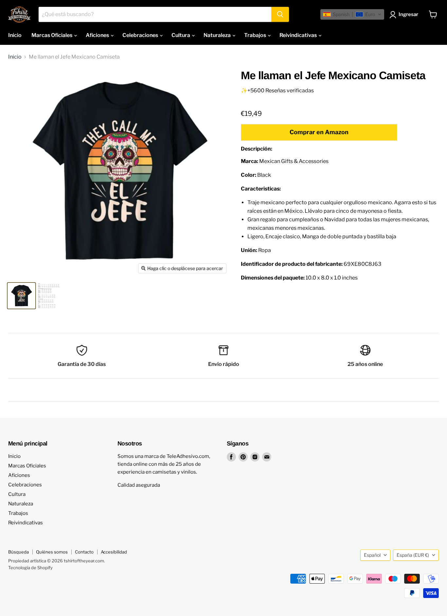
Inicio (15, 35)
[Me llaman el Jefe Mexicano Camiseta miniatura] (21, 296)
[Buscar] (280, 14)
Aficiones (98, 35)
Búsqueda (18, 551)
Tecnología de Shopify (30, 567)
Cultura (181, 35)
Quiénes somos (52, 551)
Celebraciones (140, 35)
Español (372, 555)
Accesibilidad (114, 551)
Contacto (84, 551)
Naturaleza (218, 35)
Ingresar (408, 14)
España (413, 555)
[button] (352, 14)
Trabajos (255, 35)
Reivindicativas (298, 35)
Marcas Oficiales (52, 35)
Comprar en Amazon (319, 132)
